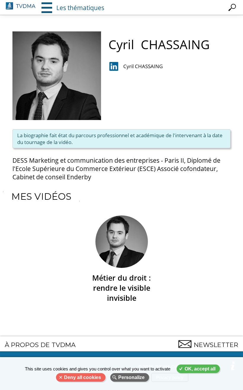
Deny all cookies (82, 377)
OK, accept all (200, 368)
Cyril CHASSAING (143, 66)
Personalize (131, 377)
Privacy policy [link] (169, 377)
